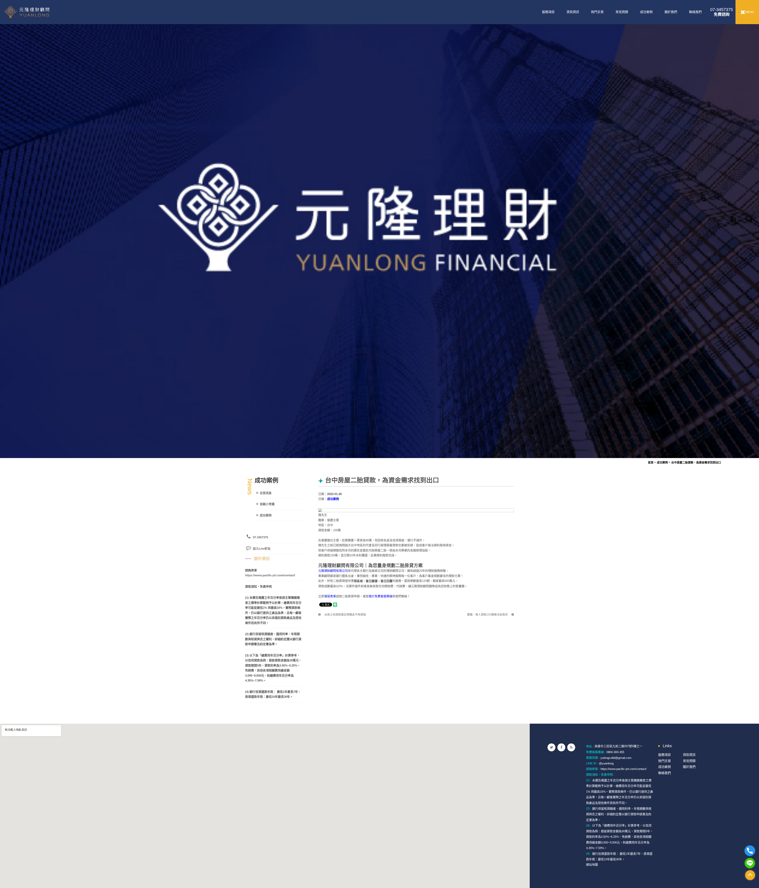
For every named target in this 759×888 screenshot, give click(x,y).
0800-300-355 (615, 752)
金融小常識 (267, 504)
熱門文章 (597, 12)
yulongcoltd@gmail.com (616, 757)
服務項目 (548, 12)
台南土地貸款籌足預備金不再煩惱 (345, 614)
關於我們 (671, 12)
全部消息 (266, 493)
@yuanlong (606, 763)
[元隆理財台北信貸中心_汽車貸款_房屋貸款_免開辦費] (379, 228)
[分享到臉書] (561, 747)
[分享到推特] (551, 747)
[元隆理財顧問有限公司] (36, 12)
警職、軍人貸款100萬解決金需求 (488, 614)
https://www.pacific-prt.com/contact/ (270, 575)
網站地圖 (592, 864)
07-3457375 (721, 12)
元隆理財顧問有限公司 (333, 570)
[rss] (571, 747)
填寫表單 (330, 596)
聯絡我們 (695, 12)
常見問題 (622, 12)
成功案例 (646, 12)
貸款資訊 (572, 12)
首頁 (650, 462)
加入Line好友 (262, 548)
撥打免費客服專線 (380, 596)
